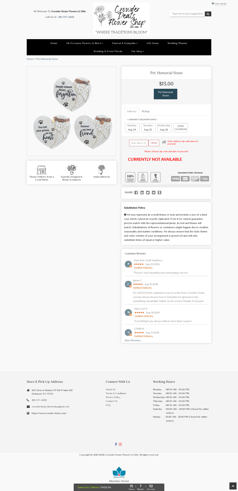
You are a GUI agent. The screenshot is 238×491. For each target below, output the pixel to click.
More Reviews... (133, 340)
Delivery (131, 111)
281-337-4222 (66, 17)
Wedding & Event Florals (108, 51)
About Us (110, 389)
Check (154, 143)
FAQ (108, 405)
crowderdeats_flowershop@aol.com (50, 406)
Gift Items (153, 43)
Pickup (145, 111)
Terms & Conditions (116, 393)
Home (54, 43)
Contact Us (112, 401)
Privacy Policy (113, 397)
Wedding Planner (177, 43)
